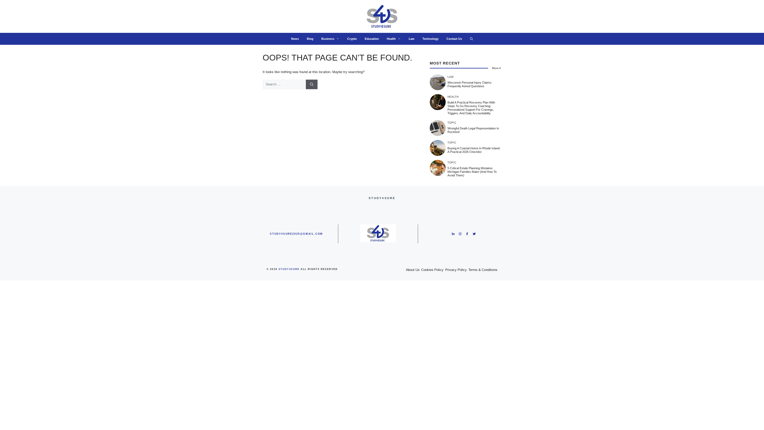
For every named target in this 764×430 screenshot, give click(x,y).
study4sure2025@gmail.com (296, 233)
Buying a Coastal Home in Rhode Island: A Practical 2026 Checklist (473, 150)
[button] (471, 39)
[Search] (312, 84)
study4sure (289, 269)
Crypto (352, 38)
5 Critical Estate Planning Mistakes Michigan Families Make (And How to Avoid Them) (472, 171)
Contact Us (454, 38)
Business (327, 38)
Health (391, 38)
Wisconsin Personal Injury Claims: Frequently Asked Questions (469, 84)
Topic (451, 122)
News (295, 38)
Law (411, 38)
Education (372, 38)
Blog (310, 38)
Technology (430, 38)
